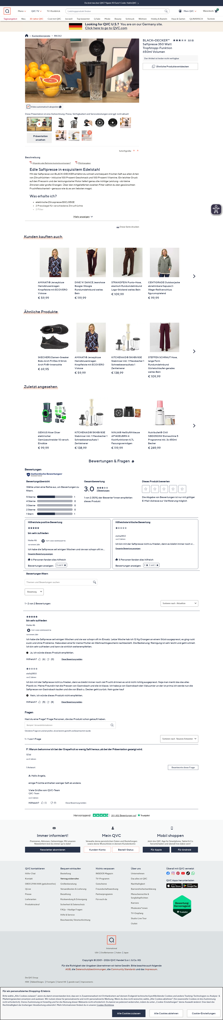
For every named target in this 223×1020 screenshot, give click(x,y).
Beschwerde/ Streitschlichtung (75, 920)
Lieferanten (30, 899)
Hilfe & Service (67, 914)
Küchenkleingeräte (41, 35)
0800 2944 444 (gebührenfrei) (40, 883)
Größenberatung (68, 883)
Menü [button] (21, 11)
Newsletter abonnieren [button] (52, 849)
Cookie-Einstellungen (204, 1013)
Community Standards (123, 969)
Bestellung (65, 873)
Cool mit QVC (54, 18)
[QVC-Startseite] (26, 36)
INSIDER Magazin (104, 873)
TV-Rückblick (53, 11)
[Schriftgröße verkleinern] (138, 150)
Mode (107, 18)
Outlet (134, 923)
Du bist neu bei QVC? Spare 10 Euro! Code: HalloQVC (110, 3)
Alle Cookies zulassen (128, 1013)
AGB (68, 969)
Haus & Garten (178, 18)
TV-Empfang (137, 913)
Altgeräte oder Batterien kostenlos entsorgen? (51, 163)
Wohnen (143, 18)
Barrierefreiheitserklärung (143, 889)
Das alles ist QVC (139, 878)
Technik (211, 18)
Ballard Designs (37, 982)
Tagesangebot (10, 18)
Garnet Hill (61, 982)
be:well (69, 18)
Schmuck (130, 18)
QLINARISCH (196, 18)
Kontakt (29, 878)
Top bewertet (83, 18)
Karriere (135, 903)
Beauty (118, 18)
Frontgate (50, 982)
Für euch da (101, 899)
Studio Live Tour (139, 918)
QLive (28, 889)
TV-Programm (102, 878)
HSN (27, 982)
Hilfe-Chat (30, 873)
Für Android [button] (184, 849)
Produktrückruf (32, 904)
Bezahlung (65, 894)
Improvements (87, 982)
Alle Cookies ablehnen (166, 1013)
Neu (23, 18)
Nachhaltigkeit (138, 883)
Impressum (151, 969)
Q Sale (97, 18)
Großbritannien (107, 952)
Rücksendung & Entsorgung (73, 899)
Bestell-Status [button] (125, 849)
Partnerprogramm (104, 894)
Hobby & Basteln (159, 18)
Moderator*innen (139, 908)
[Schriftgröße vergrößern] (134, 150)
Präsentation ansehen (40, 138)
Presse (28, 894)
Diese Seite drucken (129, 226)
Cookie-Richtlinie (105, 1005)
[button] (184, 11)
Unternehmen (137, 873)
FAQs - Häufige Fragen (71, 909)
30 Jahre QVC (36, 18)
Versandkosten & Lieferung (73, 889)
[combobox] (114, 11)
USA (97, 952)
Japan (126, 952)
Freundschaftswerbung (107, 889)
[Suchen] (166, 11)
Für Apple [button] (156, 849)
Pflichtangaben (84, 163)
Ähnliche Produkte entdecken (172, 66)
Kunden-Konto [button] (97, 849)
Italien (118, 952)
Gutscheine (101, 883)
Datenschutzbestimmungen (91, 969)
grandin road (74, 982)
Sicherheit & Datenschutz (72, 904)
